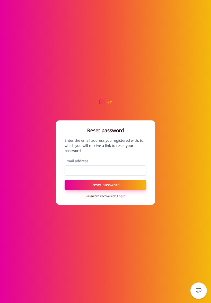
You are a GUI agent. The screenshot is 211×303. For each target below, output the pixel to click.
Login (121, 196)
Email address (76, 161)
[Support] (198, 290)
